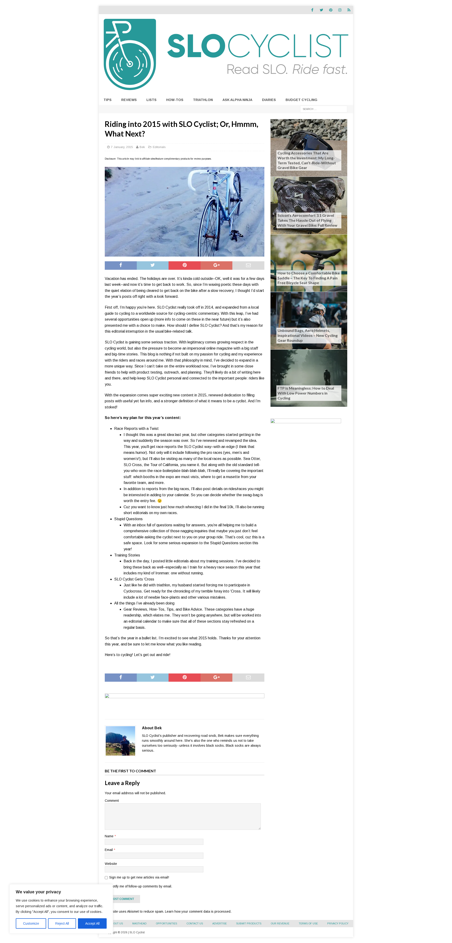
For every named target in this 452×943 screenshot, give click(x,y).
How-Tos (174, 100)
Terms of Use (308, 923)
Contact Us (194, 923)
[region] (61, 909)
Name (109, 836)
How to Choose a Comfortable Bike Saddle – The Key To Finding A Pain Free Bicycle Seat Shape (309, 278)
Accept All (92, 923)
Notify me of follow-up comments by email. (141, 886)
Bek (142, 147)
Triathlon (203, 100)
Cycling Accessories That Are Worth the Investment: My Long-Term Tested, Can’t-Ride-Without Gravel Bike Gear (307, 160)
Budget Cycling (301, 100)
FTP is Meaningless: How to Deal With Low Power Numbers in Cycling (306, 393)
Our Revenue (280, 923)
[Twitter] (321, 10)
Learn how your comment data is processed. (198, 911)
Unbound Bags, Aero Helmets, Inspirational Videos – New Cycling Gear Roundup (308, 335)
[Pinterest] (331, 10)
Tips (108, 100)
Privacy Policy (337, 923)
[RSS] (349, 10)
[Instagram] (340, 10)
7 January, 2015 (122, 147)
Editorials (159, 147)
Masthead (139, 923)
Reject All (62, 923)
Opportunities (166, 923)
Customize (31, 923)
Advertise (219, 923)
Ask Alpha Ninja (237, 100)
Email (109, 850)
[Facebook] (312, 10)
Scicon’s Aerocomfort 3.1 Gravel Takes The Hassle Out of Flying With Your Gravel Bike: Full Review (307, 220)
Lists (151, 100)
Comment (112, 800)
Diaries (269, 100)
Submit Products (248, 923)
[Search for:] (323, 109)
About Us (116, 923)
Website (111, 864)
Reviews (129, 100)
